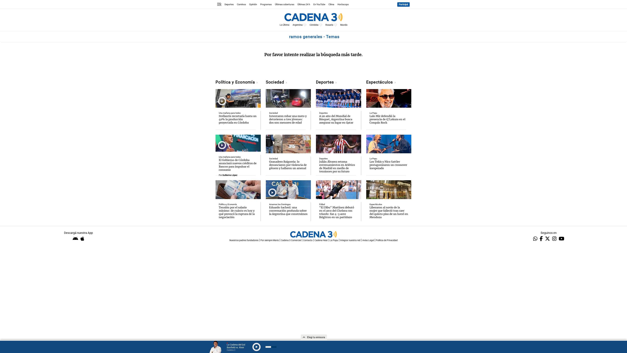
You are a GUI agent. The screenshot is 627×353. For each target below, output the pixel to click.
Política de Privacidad (387, 240)
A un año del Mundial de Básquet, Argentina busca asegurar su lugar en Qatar (336, 119)
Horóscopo (343, 4)
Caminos (241, 4)
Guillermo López (229, 175)
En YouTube (319, 4)
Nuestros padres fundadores (243, 240)
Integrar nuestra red (350, 240)
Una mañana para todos (230, 113)
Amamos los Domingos (280, 204)
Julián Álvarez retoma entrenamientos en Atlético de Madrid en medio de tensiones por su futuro (337, 166)
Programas (266, 4)
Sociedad (275, 82)
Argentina (298, 25)
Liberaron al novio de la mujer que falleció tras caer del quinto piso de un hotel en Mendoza (389, 212)
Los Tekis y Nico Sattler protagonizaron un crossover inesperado (388, 165)
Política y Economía (236, 82)
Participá (403, 4)
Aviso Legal (368, 240)
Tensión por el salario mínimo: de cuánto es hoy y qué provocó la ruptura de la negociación (237, 212)
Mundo (343, 25)
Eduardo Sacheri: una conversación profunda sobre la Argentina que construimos (288, 211)
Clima (331, 4)
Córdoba (314, 25)
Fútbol (322, 204)
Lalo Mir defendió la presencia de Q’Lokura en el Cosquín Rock (387, 119)
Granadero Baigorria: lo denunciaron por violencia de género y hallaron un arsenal (288, 165)
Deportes (229, 4)
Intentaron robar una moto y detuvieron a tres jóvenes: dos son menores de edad (288, 119)
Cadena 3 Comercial (291, 240)
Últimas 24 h (303, 4)
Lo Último (284, 25)
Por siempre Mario (269, 240)
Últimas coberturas (284, 4)
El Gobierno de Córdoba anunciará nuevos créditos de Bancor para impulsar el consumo (238, 164)
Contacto (308, 240)
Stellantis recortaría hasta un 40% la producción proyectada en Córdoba (238, 119)
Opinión (253, 4)
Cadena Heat (321, 240)
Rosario (329, 25)
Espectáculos (380, 82)
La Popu (373, 113)
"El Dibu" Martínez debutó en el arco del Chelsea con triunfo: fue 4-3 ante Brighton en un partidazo (336, 212)
